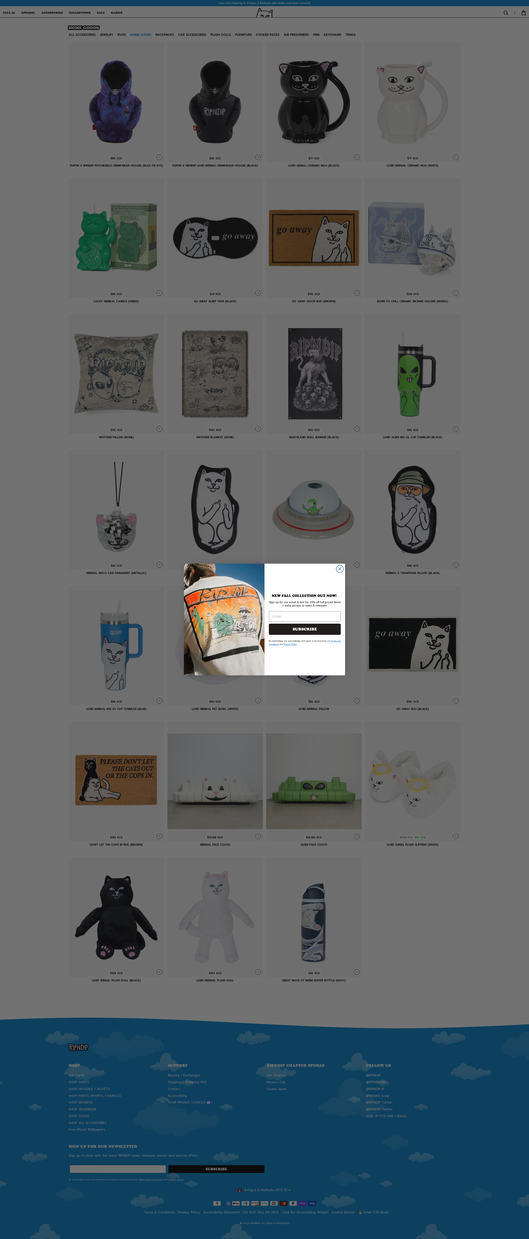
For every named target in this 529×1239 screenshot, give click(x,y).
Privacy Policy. (290, 644)
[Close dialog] (339, 569)
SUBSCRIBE (305, 629)
